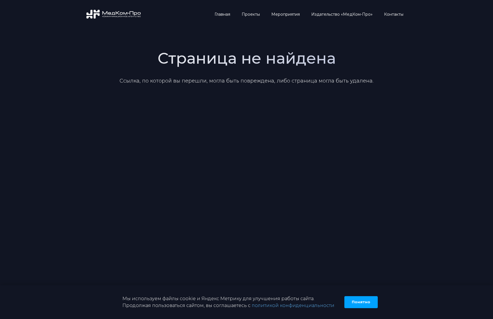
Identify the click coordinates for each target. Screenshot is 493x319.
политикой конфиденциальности (293, 305)
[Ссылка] (114, 14)
